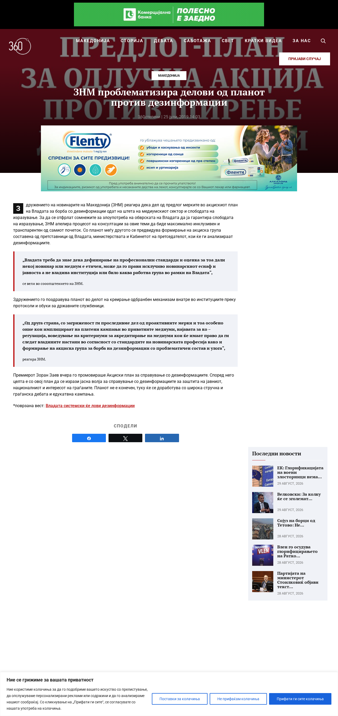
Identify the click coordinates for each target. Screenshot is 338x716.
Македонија (169, 75)
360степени (149, 116)
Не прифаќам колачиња (238, 699)
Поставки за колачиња (179, 699)
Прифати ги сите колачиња (300, 699)
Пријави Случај (304, 59)
